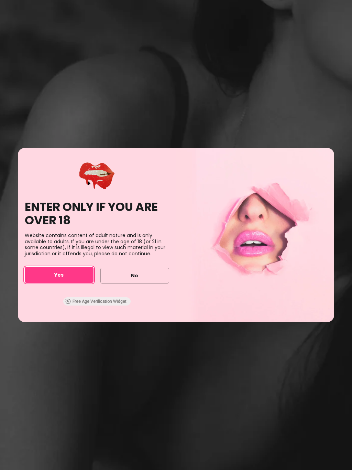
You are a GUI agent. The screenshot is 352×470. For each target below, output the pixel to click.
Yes (59, 274)
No (134, 275)
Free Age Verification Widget (99, 301)
